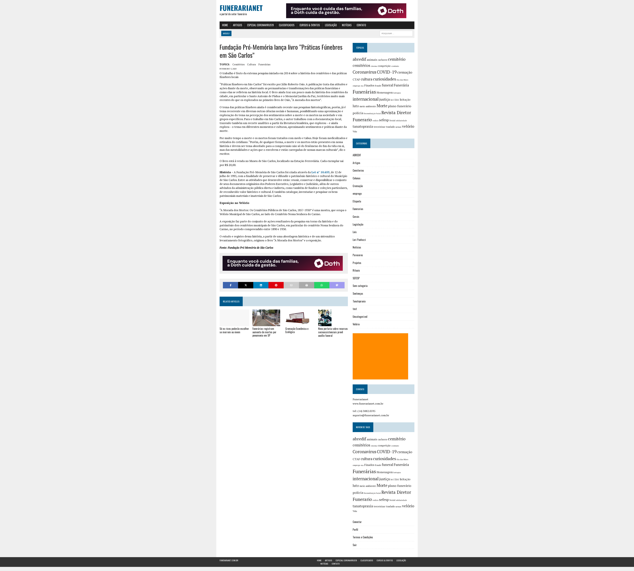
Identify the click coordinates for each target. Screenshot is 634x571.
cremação (404, 72)
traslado (390, 126)
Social (392, 120)
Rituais (356, 270)
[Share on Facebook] (230, 285)
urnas (398, 126)
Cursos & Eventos (309, 25)
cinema (374, 66)
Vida (355, 131)
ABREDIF (357, 155)
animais (372, 60)
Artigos (237, 25)
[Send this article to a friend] (291, 285)
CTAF (356, 79)
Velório (356, 324)
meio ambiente (368, 106)
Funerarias (358, 209)
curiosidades (384, 79)
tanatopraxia (363, 126)
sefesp (384, 120)
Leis (355, 232)
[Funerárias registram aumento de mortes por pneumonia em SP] (266, 324)
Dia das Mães (402, 80)
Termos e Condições (363, 537)
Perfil (355, 530)
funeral (387, 85)
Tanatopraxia (359, 301)
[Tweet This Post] (245, 285)
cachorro (382, 59)
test (355, 309)
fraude (378, 85)
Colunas (356, 178)
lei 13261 (394, 99)
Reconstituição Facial (372, 113)
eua (362, 86)
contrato (395, 66)
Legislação (331, 25)
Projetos (357, 263)
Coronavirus (364, 72)
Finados (369, 85)
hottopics (397, 93)
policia (358, 113)
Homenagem (385, 92)
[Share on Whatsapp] (321, 285)
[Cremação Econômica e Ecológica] (297, 324)
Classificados (286, 25)
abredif (359, 59)
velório (408, 126)
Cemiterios (358, 170)
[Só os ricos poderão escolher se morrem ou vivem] (234, 324)
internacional (366, 99)
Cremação (358, 186)
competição (384, 65)
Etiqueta (357, 201)
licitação (405, 99)
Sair (355, 545)
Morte (382, 105)
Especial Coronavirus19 (260, 25)
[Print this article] (306, 285)
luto (356, 106)
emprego (356, 85)
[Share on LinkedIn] (260, 285)
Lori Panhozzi (359, 240)
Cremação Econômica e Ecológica (296, 330)
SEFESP (356, 278)
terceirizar (379, 126)
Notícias (347, 25)
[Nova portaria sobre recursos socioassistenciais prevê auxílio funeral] (325, 324)
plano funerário (399, 106)
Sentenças (358, 293)
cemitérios (238, 64)
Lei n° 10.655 (320, 172)
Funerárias (264, 64)
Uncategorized (360, 317)
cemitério (396, 59)
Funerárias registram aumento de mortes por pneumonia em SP (264, 332)
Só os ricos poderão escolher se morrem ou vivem (234, 330)
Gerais (356, 217)
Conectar (357, 522)
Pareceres (358, 255)
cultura (251, 64)
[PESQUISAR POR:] (396, 33)
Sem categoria (360, 286)
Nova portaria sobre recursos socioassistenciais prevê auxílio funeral (333, 332)
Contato (361, 25)
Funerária (401, 85)
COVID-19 (387, 72)
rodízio (375, 120)
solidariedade (401, 120)
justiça (384, 99)
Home (225, 25)
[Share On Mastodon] (337, 285)
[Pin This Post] (276, 285)
